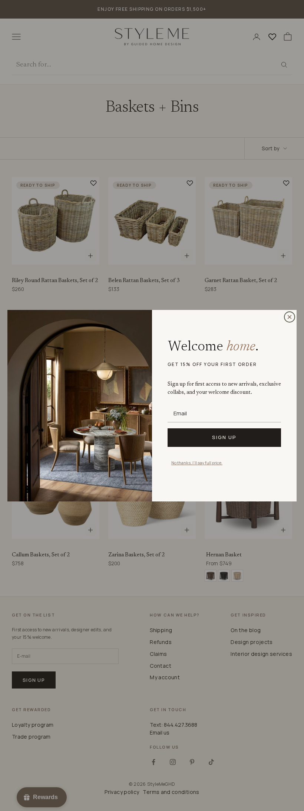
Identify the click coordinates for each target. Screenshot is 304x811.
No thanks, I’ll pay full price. (196, 462)
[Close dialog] (289, 317)
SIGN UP (224, 437)
